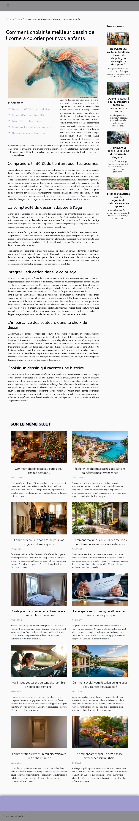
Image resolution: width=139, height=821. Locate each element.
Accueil (9, 19)
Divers (17, 19)
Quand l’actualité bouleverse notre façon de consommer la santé (118, 105)
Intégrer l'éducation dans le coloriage (27, 121)
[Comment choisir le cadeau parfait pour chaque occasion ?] (39, 446)
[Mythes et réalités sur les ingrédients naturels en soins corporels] (118, 183)
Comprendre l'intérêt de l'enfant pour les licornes (32, 109)
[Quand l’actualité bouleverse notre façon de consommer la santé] (118, 88)
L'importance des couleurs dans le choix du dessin (32, 127)
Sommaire (17, 103)
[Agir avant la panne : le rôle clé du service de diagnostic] (118, 137)
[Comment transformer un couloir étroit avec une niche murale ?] (39, 731)
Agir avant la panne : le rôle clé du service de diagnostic (118, 152)
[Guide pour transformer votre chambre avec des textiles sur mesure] (39, 589)
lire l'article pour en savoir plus (66, 196)
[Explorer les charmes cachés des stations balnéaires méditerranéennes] (100, 446)
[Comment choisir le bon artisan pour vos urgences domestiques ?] (39, 518)
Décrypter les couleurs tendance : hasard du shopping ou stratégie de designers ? (118, 56)
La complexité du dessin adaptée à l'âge (28, 115)
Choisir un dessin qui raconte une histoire (29, 133)
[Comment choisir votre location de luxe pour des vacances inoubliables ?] (100, 660)
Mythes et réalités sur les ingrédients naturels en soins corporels (118, 200)
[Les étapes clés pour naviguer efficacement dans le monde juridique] (100, 589)
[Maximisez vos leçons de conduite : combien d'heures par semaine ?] (39, 660)
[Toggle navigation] (8, 5)
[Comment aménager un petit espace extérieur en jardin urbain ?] (100, 731)
